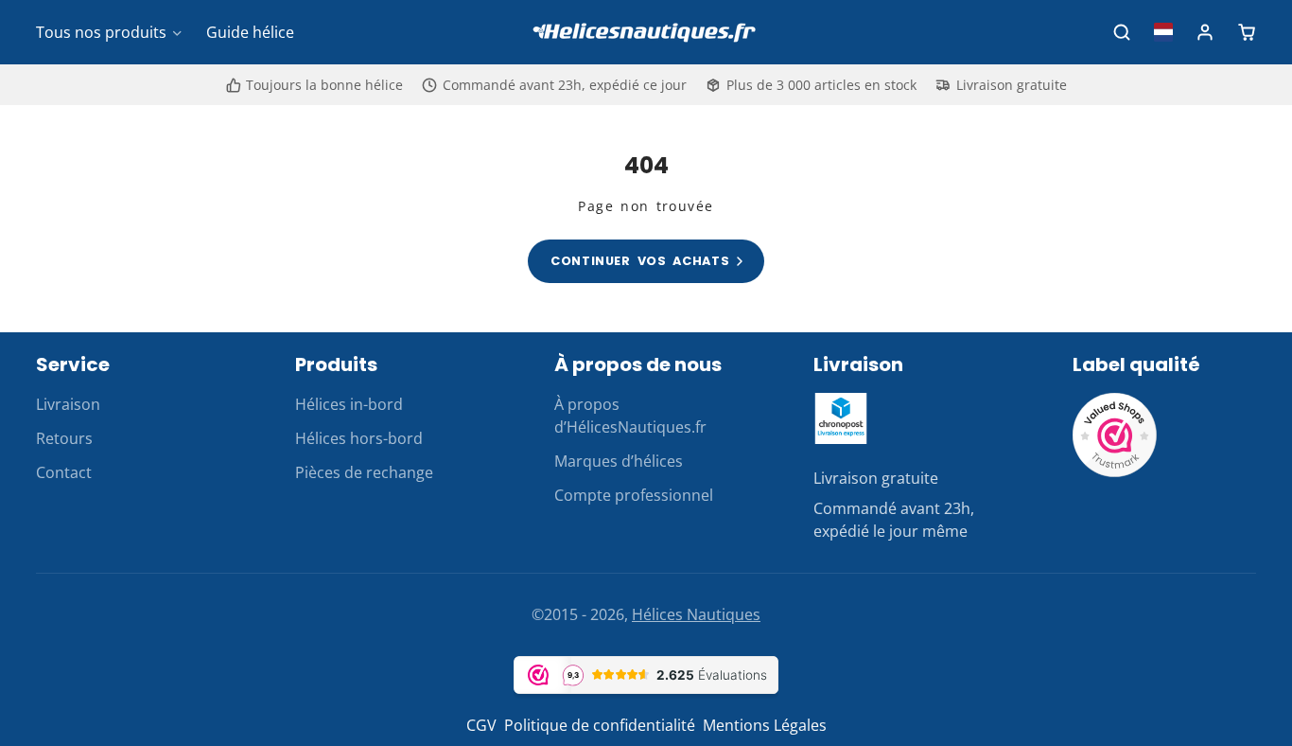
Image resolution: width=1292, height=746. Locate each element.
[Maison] (646, 33)
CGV (481, 725)
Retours (64, 438)
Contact (64, 472)
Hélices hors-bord (359, 438)
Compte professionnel (633, 495)
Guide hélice (250, 32)
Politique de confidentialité (599, 725)
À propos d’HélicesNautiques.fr (630, 415)
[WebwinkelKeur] (1115, 472)
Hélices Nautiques (696, 614)
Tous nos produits (101, 32)
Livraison (68, 404)
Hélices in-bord (349, 404)
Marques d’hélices (618, 461)
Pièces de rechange (364, 472)
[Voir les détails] (840, 419)
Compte (1205, 32)
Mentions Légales (765, 725)
